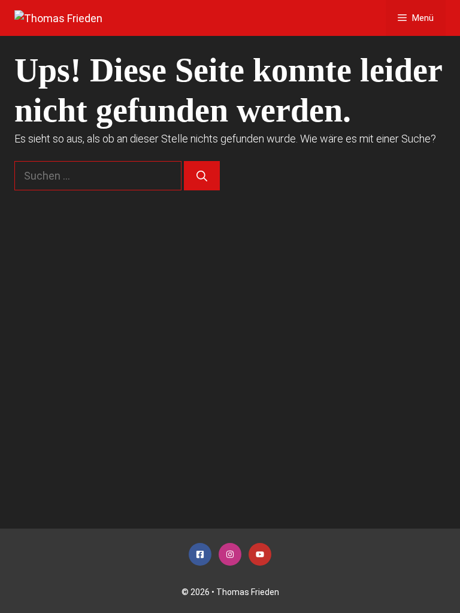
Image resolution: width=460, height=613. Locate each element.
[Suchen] (202, 175)
